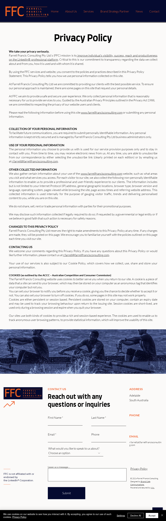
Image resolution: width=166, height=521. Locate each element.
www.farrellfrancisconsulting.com (101, 112)
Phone (95, 434)
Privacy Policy (19, 517)
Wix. (152, 487)
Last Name (97, 417)
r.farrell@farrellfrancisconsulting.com (35, 161)
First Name (54, 417)
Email (51, 434)
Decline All (135, 515)
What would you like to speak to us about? (73, 448)
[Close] (162, 515)
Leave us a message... (59, 467)
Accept (151, 515)
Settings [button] (121, 515)
